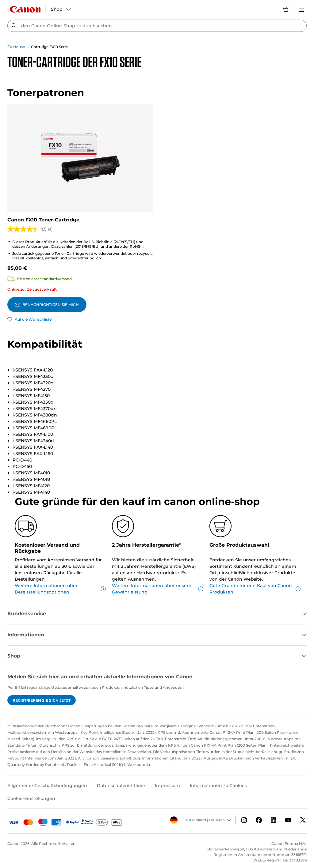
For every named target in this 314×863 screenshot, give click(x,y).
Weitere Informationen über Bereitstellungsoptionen (46, 589)
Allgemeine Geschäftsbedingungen (47, 785)
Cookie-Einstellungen (31, 798)
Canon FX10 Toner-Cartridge (43, 220)
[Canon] (25, 9)
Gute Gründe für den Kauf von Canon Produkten (250, 589)
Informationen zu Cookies (218, 785)
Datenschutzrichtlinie (121, 785)
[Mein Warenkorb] (286, 9)
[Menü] (301, 9)
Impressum (167, 785)
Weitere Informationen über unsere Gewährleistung (151, 589)
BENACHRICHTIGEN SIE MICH (50, 304)
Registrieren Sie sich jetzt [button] (42, 700)
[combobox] (157, 26)
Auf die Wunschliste (33, 319)
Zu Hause (16, 46)
